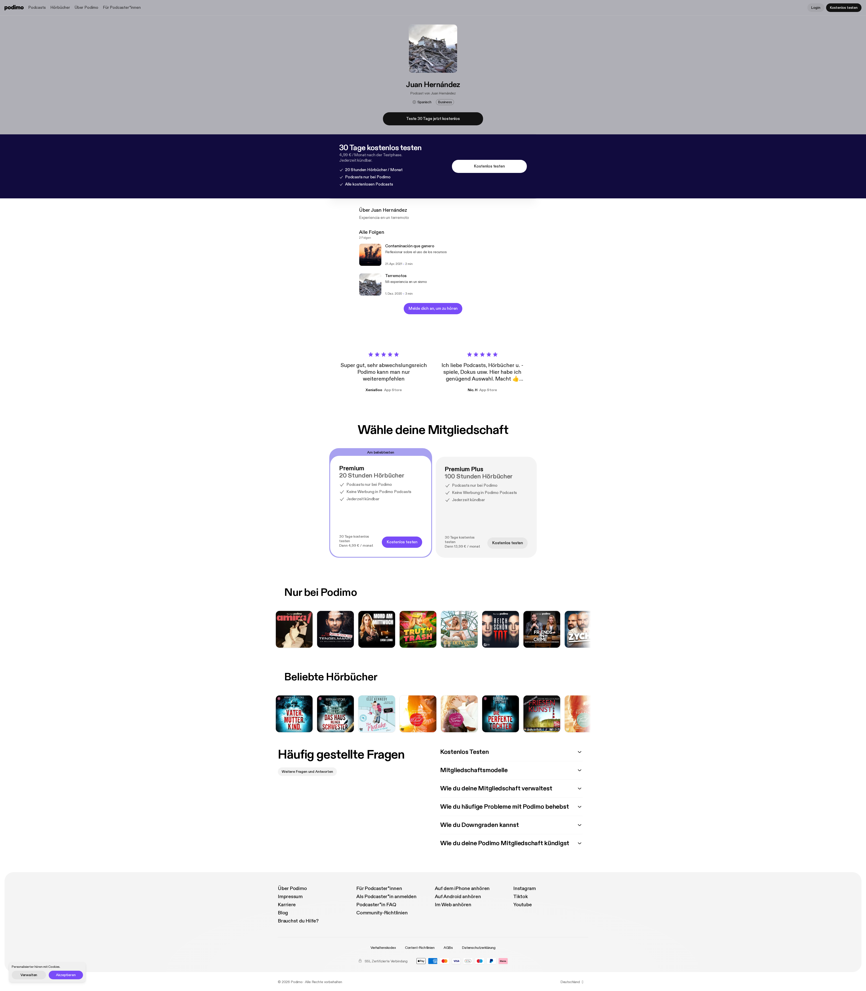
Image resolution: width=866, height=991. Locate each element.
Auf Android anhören (458, 896)
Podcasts (37, 7)
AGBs (448, 947)
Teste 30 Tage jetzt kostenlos (433, 118)
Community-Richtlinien (382, 913)
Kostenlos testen (844, 7)
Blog (283, 913)
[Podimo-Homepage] (14, 8)
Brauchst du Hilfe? (298, 921)
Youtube (522, 905)
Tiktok (520, 896)
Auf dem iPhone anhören (462, 888)
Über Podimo (86, 7)
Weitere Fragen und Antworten (307, 771)
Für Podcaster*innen (122, 7)
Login (815, 7)
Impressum (290, 896)
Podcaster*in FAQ (376, 905)
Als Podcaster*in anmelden (386, 896)
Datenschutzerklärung (478, 947)
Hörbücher (60, 7)
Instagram (524, 888)
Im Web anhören (453, 905)
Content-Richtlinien (420, 947)
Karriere (287, 905)
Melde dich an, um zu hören (433, 308)
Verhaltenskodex (383, 947)
